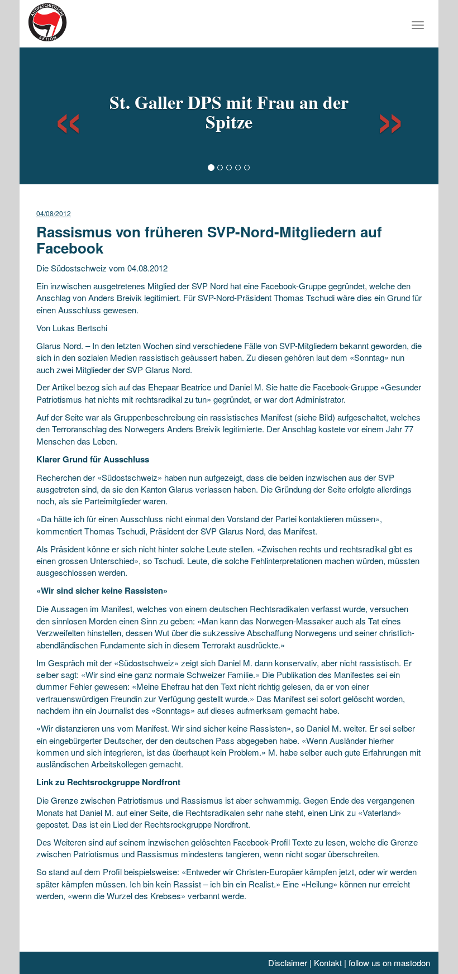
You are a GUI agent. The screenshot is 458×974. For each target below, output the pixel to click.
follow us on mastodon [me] (389, 962)
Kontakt (328, 962)
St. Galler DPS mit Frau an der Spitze (229, 112)
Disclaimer (287, 962)
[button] (58, 114)
